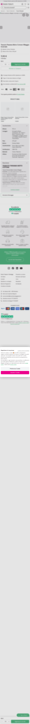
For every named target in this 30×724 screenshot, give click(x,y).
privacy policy (13, 364)
